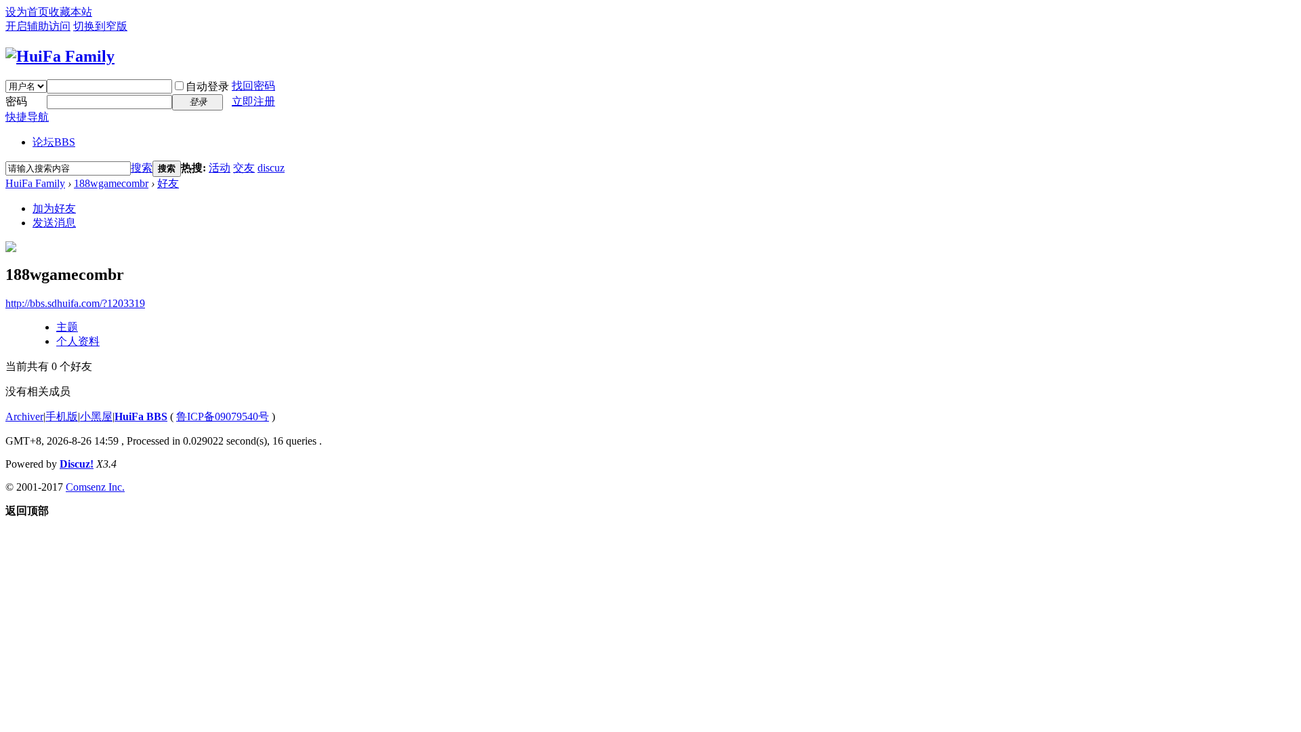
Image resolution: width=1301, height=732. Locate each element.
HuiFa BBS (141, 416)
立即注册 (253, 101)
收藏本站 (70, 12)
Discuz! (77, 464)
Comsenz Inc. (95, 487)
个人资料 (78, 341)
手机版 (61, 416)
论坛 (54, 142)
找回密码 (253, 86)
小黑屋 (96, 416)
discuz (271, 168)
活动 (219, 168)
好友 (168, 183)
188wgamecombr (111, 183)
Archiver (24, 416)
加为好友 (54, 208)
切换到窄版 (100, 26)
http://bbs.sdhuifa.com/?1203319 (75, 303)
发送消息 (54, 222)
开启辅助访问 (37, 26)
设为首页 (27, 12)
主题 (67, 327)
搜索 (141, 168)
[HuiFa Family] (60, 56)
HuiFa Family (35, 183)
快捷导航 (27, 117)
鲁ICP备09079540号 (222, 416)
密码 (16, 101)
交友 (244, 168)
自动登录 (207, 86)
